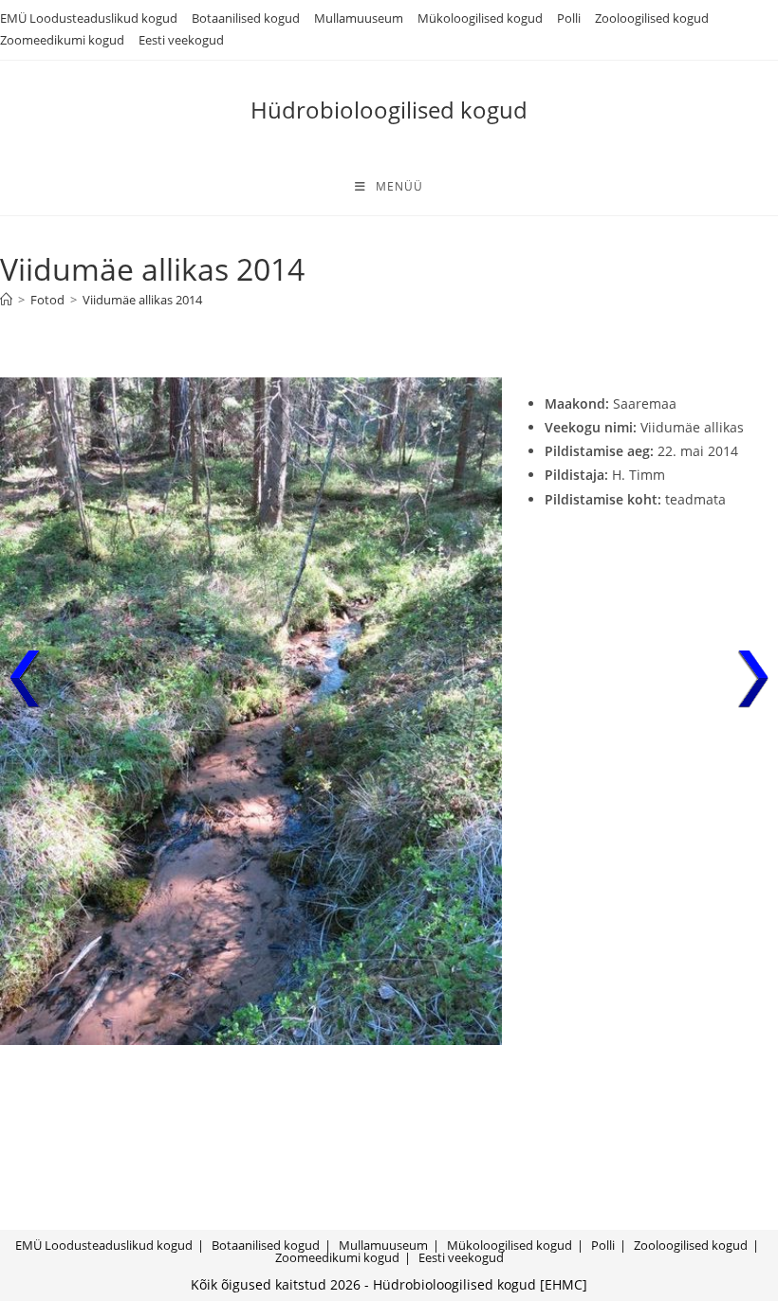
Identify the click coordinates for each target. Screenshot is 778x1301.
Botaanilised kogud (246, 18)
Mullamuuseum (358, 18)
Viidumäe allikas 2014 (142, 299)
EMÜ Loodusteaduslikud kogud (88, 18)
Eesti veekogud (181, 39)
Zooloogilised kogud (652, 18)
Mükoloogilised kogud (480, 18)
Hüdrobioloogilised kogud (389, 109)
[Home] (6, 299)
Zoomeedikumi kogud (62, 39)
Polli (569, 18)
